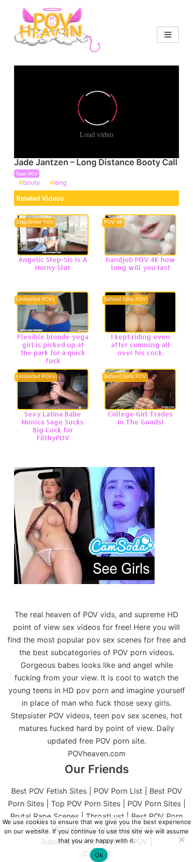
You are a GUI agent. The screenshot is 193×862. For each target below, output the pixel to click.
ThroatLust (105, 816)
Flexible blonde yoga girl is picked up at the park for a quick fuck (53, 348)
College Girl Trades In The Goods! (140, 418)
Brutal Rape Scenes (44, 816)
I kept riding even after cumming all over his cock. (140, 345)
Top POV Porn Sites (85, 803)
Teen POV (26, 173)
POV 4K (113, 222)
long (60, 183)
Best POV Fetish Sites (49, 791)
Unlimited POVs (35, 299)
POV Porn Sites (154, 803)
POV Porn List (118, 791)
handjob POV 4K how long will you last (140, 263)
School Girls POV (125, 299)
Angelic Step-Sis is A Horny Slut (52, 263)
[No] (181, 839)
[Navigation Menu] (168, 35)
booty (31, 183)
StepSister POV (35, 222)
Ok (99, 855)
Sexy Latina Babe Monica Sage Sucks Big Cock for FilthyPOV (53, 425)
